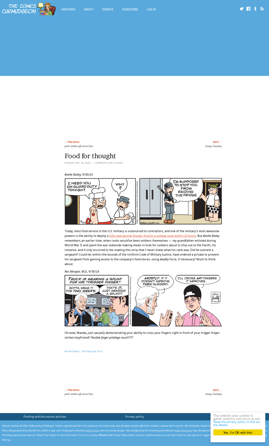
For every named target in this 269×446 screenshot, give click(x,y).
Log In (151, 9)
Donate (108, 9)
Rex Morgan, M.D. (92, 351)
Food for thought (90, 156)
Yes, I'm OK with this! (238, 432)
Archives (68, 9)
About (89, 9)
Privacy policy (134, 417)
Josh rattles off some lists (79, 146)
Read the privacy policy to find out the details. (236, 423)
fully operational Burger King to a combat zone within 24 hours (152, 236)
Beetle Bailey (72, 351)
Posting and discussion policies (44, 417)
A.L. (9, 439)
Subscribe (130, 9)
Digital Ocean (92, 430)
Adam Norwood (183, 430)
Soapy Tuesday (213, 146)
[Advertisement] (66, 46)
